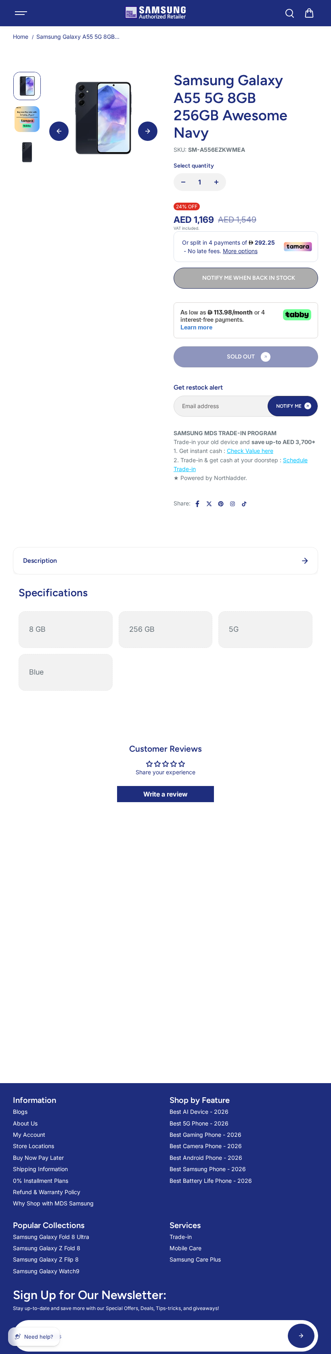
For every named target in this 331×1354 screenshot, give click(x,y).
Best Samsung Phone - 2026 (208, 1168)
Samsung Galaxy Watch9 (46, 1271)
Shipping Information (40, 1168)
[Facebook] (197, 504)
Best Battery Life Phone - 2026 (211, 1180)
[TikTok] (244, 504)
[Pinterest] (221, 504)
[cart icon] (309, 13)
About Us (25, 1123)
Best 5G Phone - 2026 (199, 1123)
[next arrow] (147, 131)
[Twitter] (209, 504)
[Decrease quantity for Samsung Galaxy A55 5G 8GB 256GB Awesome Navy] (183, 182)
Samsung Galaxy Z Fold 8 (46, 1248)
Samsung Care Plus (195, 1259)
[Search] (289, 13)
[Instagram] (232, 504)
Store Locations (33, 1145)
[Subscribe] (301, 1336)
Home (20, 36)
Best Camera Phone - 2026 (206, 1145)
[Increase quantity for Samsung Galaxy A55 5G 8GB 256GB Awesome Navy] (216, 182)
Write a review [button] (165, 794)
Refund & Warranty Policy (46, 1191)
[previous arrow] (59, 131)
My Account (29, 1134)
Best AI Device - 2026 (199, 1111)
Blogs (20, 1111)
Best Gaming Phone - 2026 (205, 1134)
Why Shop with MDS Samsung (53, 1203)
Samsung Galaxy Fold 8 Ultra (51, 1236)
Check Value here (250, 450)
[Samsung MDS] (155, 13)
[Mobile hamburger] (22, 13)
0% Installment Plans (40, 1180)
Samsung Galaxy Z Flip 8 (46, 1259)
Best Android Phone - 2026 (206, 1157)
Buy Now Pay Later (38, 1157)
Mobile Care (185, 1248)
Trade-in (181, 1236)
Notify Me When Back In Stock (248, 278)
